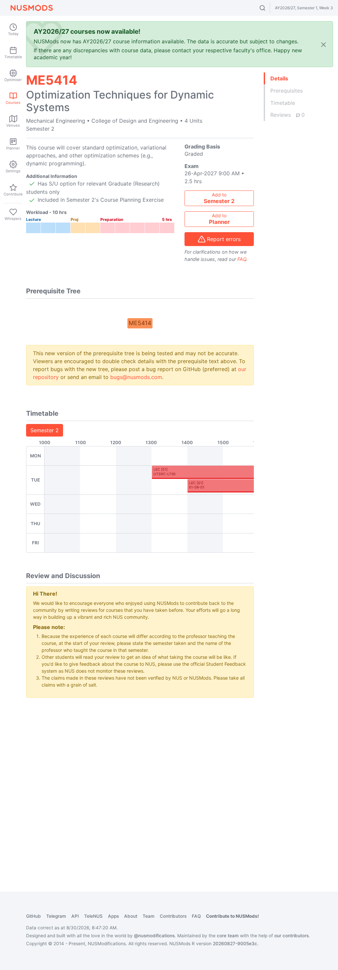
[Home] (31, 8)
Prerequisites (286, 90)
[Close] (323, 44)
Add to (219, 198)
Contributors (173, 916)
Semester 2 (44, 430)
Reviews (287, 114)
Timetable (282, 103)
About (130, 916)
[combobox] (268, 8)
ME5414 (140, 322)
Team (148, 916)
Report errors (224, 239)
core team (228, 935)
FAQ (241, 259)
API (75, 916)
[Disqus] (140, 785)
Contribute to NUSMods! (232, 916)
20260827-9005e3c (235, 943)
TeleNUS (93, 916)
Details (279, 78)
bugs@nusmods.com (136, 377)
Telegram (56, 916)
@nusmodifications (154, 935)
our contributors (291, 935)
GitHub (33, 916)
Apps (113, 916)
